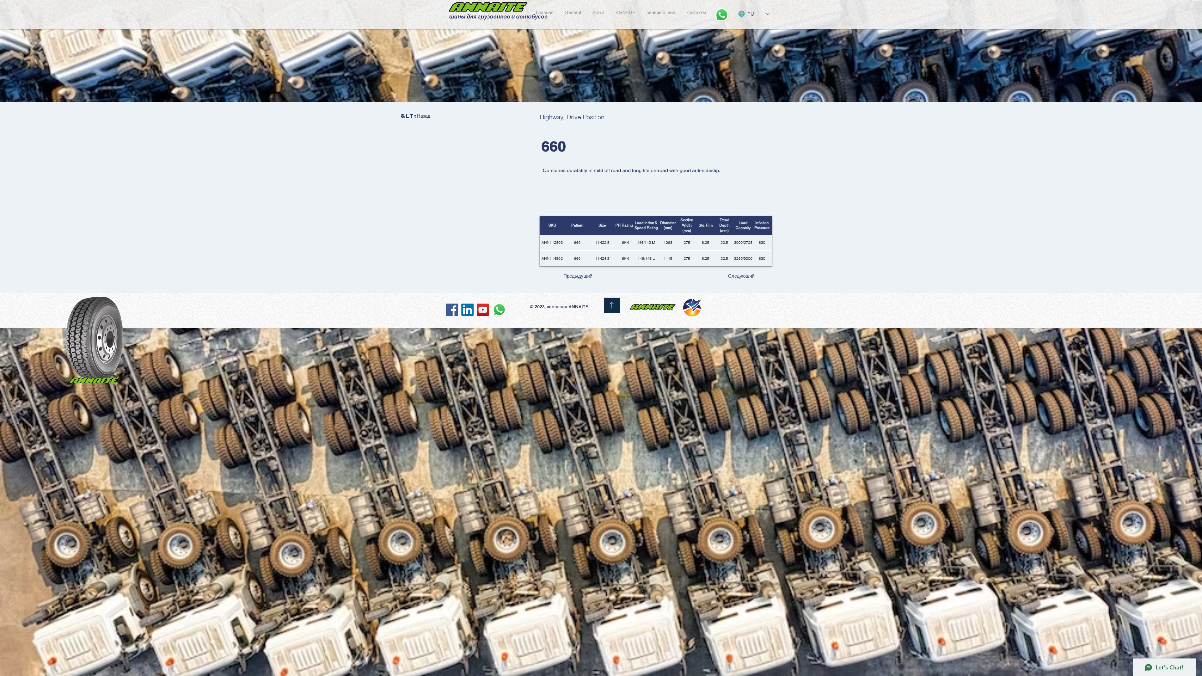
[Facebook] (452, 310)
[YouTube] (483, 310)
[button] (598, 10)
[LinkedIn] (467, 310)
